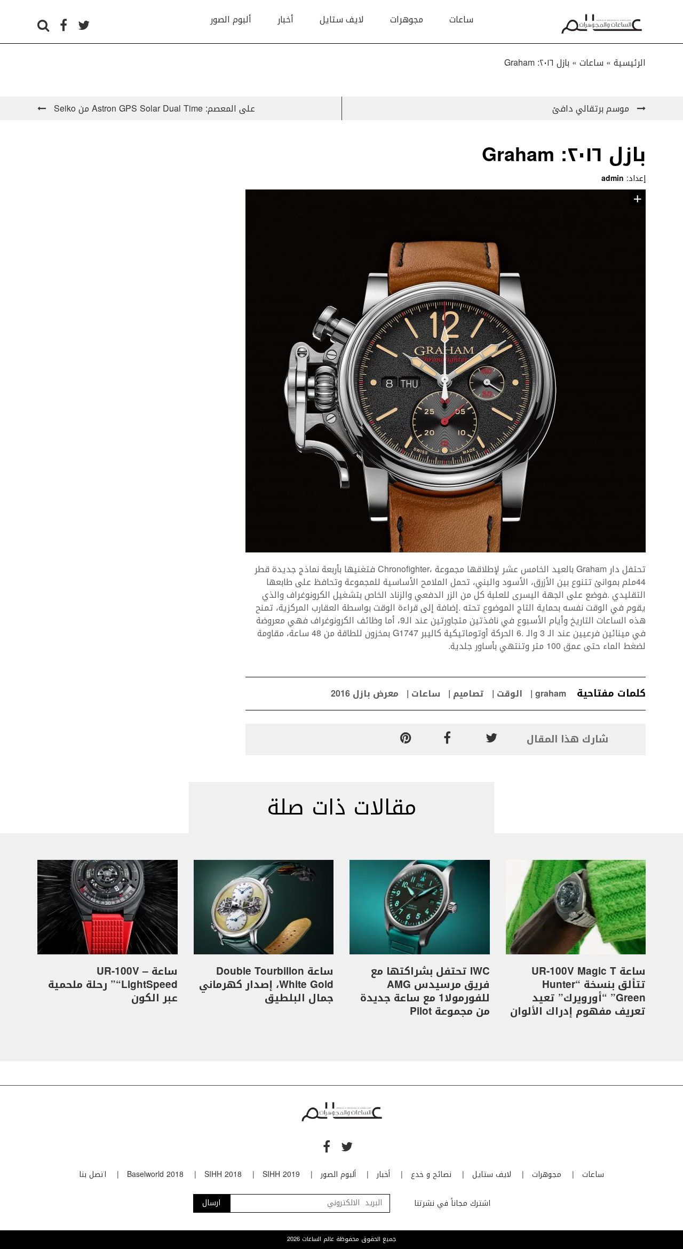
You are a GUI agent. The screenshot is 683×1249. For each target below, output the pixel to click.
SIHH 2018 (223, 1174)
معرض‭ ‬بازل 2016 (365, 693)
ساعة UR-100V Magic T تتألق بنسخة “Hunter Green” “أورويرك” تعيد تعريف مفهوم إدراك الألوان (578, 991)
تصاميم (468, 693)
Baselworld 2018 (155, 1174)
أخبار (285, 19)
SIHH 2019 (281, 1174)
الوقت (509, 693)
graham (550, 693)
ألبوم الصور (230, 19)
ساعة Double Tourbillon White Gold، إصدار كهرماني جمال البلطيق (266, 985)
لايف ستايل (342, 19)
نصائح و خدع (431, 1174)
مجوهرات (406, 19)
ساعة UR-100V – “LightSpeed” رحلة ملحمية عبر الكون (113, 985)
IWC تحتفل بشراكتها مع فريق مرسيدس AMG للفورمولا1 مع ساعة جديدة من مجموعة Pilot (425, 991)
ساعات (461, 19)
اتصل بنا (92, 1174)
